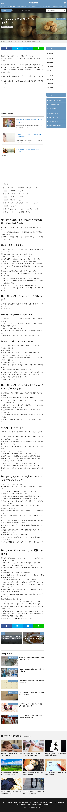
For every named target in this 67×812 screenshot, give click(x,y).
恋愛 (26, 10)
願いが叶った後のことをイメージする (16, 200)
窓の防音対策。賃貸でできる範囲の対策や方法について (31, 681)
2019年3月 (50, 62)
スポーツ (19, 10)
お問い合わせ (46, 804)
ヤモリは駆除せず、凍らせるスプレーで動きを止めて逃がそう (31, 693)
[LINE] (38, 48)
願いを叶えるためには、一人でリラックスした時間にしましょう (20, 209)
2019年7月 (50, 58)
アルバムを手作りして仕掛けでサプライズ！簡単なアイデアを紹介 (33, 754)
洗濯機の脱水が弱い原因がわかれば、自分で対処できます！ (31, 658)
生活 (23, 10)
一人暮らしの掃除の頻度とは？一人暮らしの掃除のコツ (31, 670)
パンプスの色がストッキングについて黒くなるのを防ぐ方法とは (31, 705)
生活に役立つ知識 (10, 6)
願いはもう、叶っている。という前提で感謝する (16, 212)
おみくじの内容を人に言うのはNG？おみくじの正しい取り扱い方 (31, 716)
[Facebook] (6, 48)
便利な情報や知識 (21, 6)
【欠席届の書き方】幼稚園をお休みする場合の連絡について (55, 773)
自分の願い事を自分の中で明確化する (16, 197)
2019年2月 (50, 66)
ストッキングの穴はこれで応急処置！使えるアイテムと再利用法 (33, 792)
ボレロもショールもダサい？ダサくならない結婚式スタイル (11, 792)
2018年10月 (50, 75)
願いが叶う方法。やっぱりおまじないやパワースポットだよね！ (20, 203)
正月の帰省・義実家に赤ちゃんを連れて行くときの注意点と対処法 (11, 773)
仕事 (29, 10)
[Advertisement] (22, 99)
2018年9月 (50, 79)
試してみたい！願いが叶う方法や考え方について (29, 41)
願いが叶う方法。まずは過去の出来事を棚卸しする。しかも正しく (21, 187)
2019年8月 (50, 53)
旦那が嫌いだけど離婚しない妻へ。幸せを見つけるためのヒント (11, 754)
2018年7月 (50, 87)
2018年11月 (50, 70)
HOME (4, 41)
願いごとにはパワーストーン (13, 206)
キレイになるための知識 (44, 6)
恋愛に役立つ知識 (53, 117)
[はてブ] (28, 48)
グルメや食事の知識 (57, 6)
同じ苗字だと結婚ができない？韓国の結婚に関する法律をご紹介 (55, 754)
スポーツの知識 (32, 6)
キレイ (14, 10)
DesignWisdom (33, 3)
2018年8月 (50, 83)
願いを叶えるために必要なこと (14, 191)
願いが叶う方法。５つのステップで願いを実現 (16, 194)
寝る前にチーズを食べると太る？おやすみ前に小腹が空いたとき (33, 773)
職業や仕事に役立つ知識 (55, 125)
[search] (64, 10)
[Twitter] (17, 48)
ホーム (3, 6)
